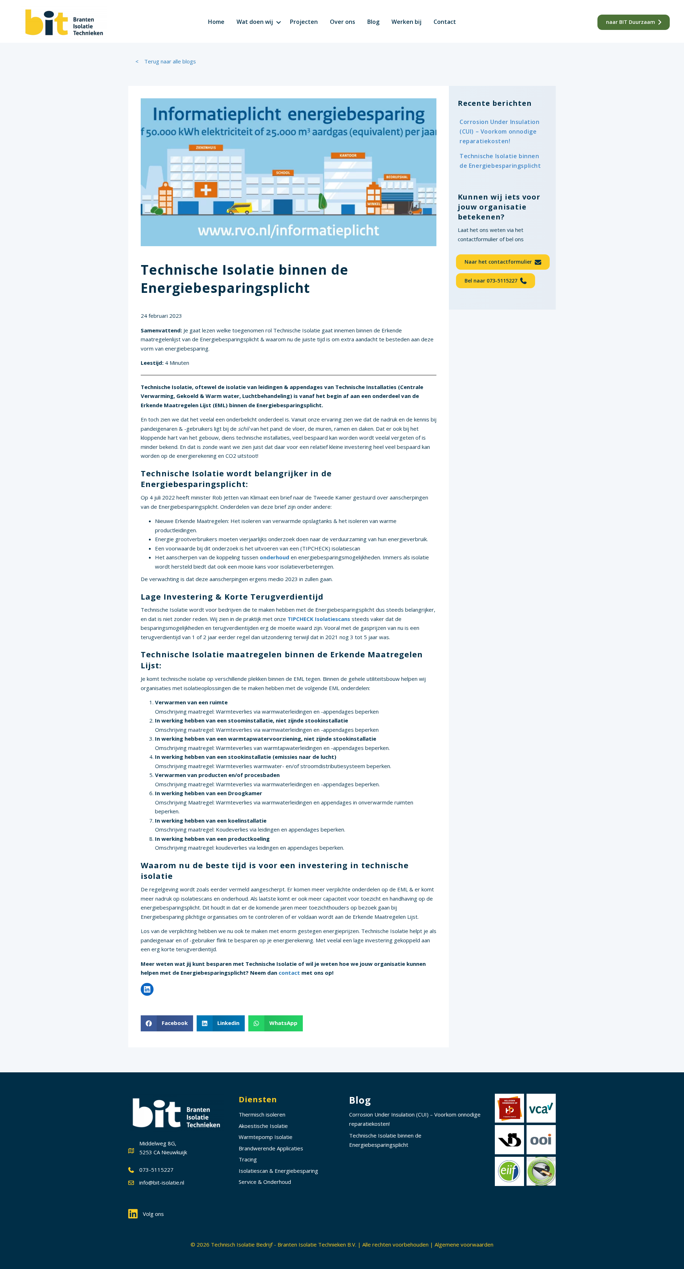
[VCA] (541, 1108)
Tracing (248, 1159)
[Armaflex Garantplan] (541, 1171)
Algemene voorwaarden (464, 1244)
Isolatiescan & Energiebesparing (278, 1170)
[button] (278, 22)
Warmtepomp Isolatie (265, 1136)
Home (216, 22)
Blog (373, 22)
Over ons (342, 22)
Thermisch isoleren (262, 1114)
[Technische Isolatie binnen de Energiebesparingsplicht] (502, 161)
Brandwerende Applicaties (271, 1148)
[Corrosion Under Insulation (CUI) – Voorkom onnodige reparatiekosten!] (502, 131)
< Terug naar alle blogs (165, 61)
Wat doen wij (255, 22)
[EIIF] (509, 1171)
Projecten (304, 22)
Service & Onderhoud (265, 1181)
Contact (445, 22)
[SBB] (509, 1108)
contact (290, 972)
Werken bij (406, 22)
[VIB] (509, 1139)
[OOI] (541, 1139)
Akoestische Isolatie (263, 1125)
